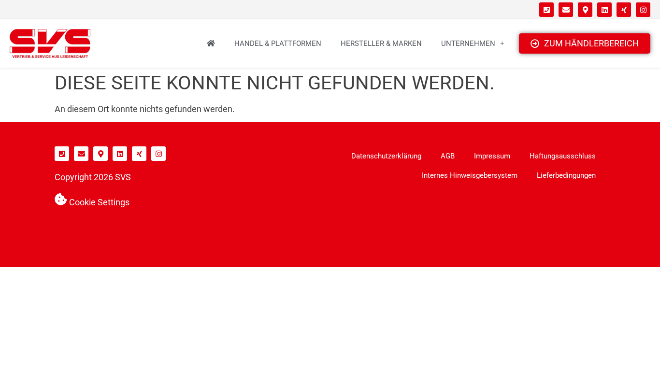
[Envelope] (566, 9)
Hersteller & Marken (381, 43)
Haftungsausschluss (563, 156)
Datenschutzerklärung (386, 156)
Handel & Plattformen (277, 43)
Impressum (492, 156)
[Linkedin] (604, 9)
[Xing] (624, 9)
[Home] (211, 43)
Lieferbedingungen (566, 175)
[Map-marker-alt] (585, 9)
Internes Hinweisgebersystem (469, 175)
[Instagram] (643, 9)
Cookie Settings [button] (99, 202)
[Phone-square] (546, 9)
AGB (448, 156)
